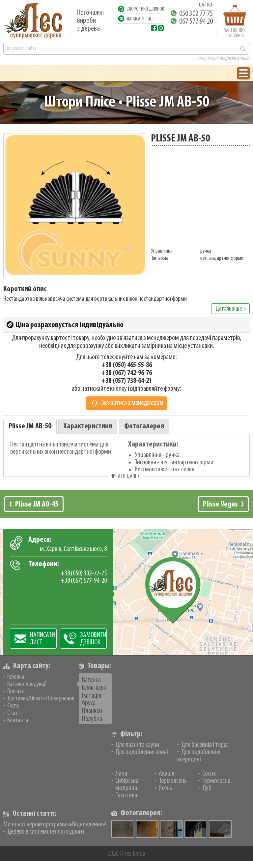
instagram (161, 28)
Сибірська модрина (126, 784)
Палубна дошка (92, 722)
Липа (121, 774)
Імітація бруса (91, 699)
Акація (166, 774)
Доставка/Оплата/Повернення (40, 698)
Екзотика (126, 795)
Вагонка (91, 680)
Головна (15, 677)
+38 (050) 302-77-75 (83, 573)
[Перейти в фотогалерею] (147, 829)
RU (209, 5)
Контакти (17, 720)
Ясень (165, 788)
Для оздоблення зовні (141, 752)
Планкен (92, 711)
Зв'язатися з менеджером (132, 403)
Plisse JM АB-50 (30, 426)
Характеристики (88, 426)
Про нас (15, 691)
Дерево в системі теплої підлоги (45, 832)
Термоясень (173, 781)
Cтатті (14, 713)
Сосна (209, 774)
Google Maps (126, 592)
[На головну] (33, 21)
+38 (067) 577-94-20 (83, 581)
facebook (154, 28)
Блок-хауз (94, 688)
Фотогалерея (144, 426)
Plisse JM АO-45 (36, 504)
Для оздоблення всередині (198, 756)
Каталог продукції (26, 684)
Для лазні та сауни (137, 745)
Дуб (206, 788)
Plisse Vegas (220, 504)
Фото (13, 706)
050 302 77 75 (196, 14)
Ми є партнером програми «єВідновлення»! (54, 824)
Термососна (216, 781)
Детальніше (228, 309)
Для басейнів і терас (205, 745)
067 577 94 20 (196, 22)
